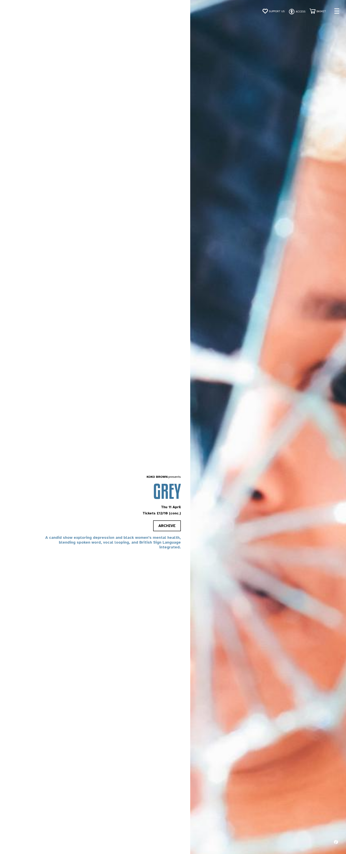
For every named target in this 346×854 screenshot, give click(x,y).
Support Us (277, 11)
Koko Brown (157, 477)
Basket (321, 11)
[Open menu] (337, 11)
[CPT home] (16, 12)
